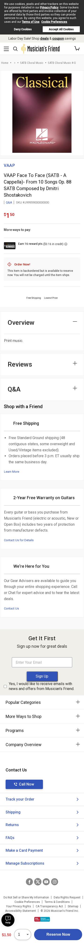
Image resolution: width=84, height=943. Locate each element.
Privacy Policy (49, 7)
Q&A (9, 202)
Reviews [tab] (20, 364)
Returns (12, 825)
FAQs (10, 838)
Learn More (11, 471)
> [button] (14, 63)
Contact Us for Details (19, 540)
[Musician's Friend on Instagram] (54, 882)
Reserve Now (58, 934)
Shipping (13, 812)
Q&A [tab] (14, 389)
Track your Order (20, 799)
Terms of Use (30, 21)
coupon (58, 38)
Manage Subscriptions (25, 863)
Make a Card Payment (24, 850)
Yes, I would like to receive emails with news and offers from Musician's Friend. (41, 686)
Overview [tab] (21, 322)
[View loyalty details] (65, 244)
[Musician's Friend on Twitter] (38, 882)
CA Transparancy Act (49, 906)
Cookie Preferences (54, 21)
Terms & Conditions (57, 902)
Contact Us (11, 608)
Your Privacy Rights (18, 906)
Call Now (26, 784)
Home (4, 63)
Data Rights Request (67, 897)
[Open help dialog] (7, 920)
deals (44, 38)
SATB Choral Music (31, 63)
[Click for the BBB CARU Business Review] (42, 919)
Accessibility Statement (20, 910)
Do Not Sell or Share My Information (26, 897)
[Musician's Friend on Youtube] (46, 882)
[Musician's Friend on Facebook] (29, 882)
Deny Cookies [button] (23, 29)
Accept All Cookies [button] (61, 29)
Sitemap (73, 906)
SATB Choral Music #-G (62, 63)
